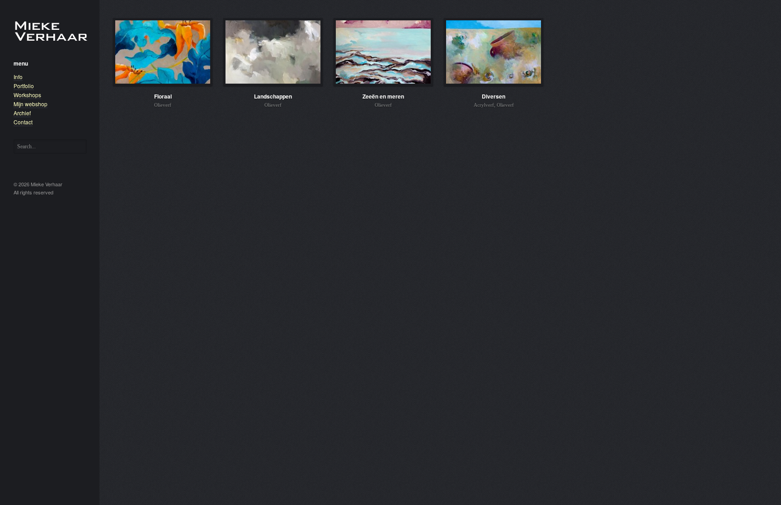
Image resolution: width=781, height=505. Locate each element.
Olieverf (162, 105)
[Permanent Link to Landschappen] (273, 52)
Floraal (163, 96)
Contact (23, 122)
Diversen (493, 96)
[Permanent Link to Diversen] (493, 52)
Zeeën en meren (383, 96)
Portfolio (24, 86)
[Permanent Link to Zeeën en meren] (383, 52)
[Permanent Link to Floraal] (162, 52)
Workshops (27, 95)
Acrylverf (484, 105)
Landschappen (273, 96)
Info (18, 76)
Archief (22, 113)
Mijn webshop (30, 104)
